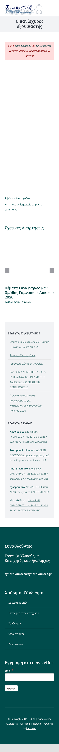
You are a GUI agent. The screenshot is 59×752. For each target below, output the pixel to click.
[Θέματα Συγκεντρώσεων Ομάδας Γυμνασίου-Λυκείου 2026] (29, 258)
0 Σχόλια (26, 301)
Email (9, 670)
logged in (25, 204)
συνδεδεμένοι (43, 45)
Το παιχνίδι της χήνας (23, 355)
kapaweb (31, 728)
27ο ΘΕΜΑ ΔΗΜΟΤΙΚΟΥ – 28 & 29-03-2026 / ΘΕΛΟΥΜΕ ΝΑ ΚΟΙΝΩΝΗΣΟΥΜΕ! (29, 473)
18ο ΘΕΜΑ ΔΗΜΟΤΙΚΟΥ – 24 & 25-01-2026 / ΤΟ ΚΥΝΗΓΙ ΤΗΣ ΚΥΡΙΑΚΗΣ (29, 505)
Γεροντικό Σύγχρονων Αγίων (26, 363)
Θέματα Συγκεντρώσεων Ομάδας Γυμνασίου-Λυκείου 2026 (29, 293)
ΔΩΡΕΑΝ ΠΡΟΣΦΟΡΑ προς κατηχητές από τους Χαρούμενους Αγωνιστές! (29, 455)
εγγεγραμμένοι (23, 45)
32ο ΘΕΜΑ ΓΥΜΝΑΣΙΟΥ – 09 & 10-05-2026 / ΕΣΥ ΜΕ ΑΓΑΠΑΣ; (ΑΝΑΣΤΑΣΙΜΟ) (28, 436)
